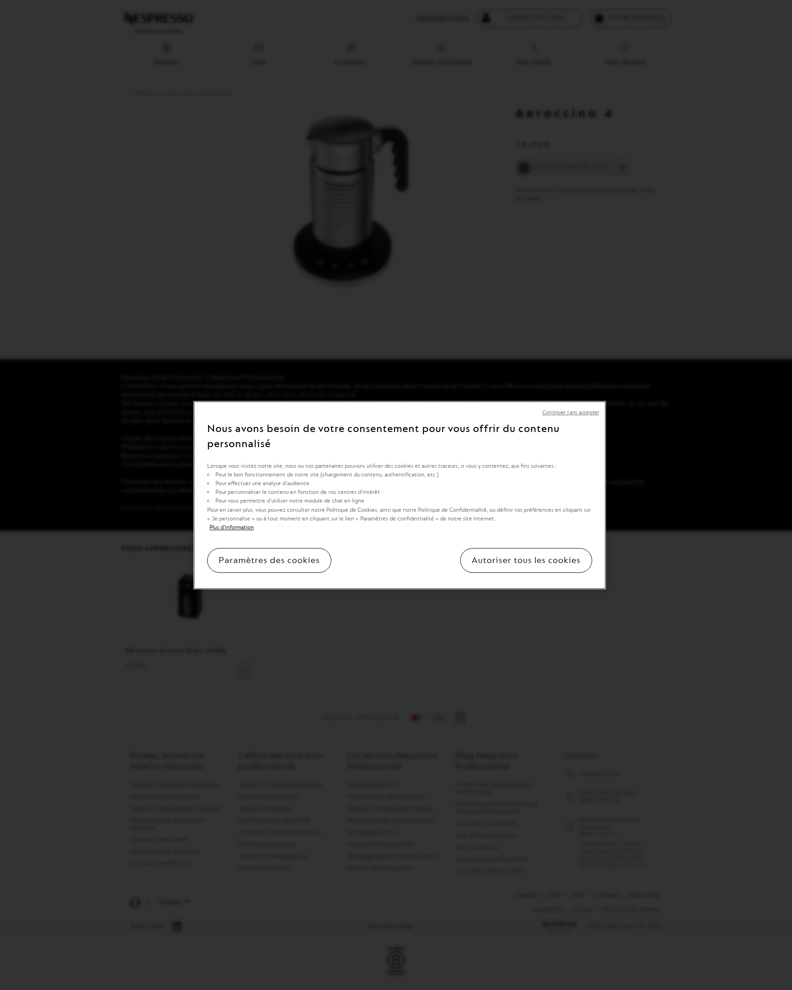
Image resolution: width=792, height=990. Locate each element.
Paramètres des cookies (269, 560)
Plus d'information (231, 527)
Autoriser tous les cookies (526, 560)
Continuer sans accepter (570, 412)
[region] (399, 495)
